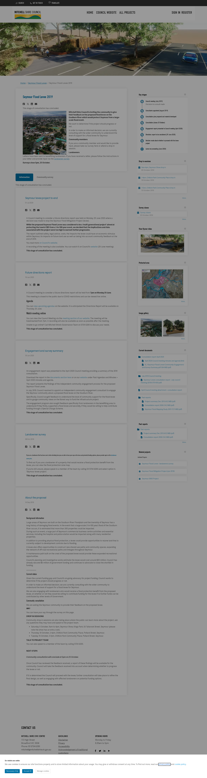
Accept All (27, 771)
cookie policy (180, 764)
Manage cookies (43, 771)
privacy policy (164, 764)
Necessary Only (12, 771)
